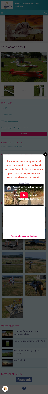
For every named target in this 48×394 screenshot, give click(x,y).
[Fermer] (45, 154)
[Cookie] (5, 389)
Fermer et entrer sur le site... (24, 236)
